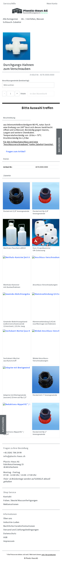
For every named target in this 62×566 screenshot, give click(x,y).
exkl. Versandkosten (49, 554)
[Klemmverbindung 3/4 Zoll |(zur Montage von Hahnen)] (45, 306)
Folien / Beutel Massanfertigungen (20, 500)
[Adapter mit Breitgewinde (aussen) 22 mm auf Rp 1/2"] (16, 379)
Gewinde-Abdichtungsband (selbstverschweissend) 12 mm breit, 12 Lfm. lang (15, 324)
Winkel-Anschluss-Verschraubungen (40, 359)
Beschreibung (9, 118)
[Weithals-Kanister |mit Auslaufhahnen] (16, 269)
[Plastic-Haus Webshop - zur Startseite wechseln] (30, 11)
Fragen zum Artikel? (16, 151)
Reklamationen (10, 504)
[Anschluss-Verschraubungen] (45, 269)
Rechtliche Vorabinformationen (19, 526)
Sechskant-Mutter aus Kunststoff (11, 359)
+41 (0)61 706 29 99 (12, 452)
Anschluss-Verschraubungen (45, 285)
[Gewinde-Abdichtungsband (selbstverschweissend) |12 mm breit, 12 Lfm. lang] (16, 306)
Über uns (7, 518)
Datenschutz (9, 533)
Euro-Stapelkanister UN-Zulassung (41, 249)
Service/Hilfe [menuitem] (9, 3)
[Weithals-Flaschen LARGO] (16, 232)
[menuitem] (52, 4)
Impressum (8, 541)
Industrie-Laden (11, 522)
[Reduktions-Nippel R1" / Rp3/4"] (16, 416)
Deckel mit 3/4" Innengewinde (16, 211)
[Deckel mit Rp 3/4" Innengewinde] (45, 195)
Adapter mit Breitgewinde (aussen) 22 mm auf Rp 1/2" (15, 396)
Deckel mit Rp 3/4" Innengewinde (40, 212)
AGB (5, 537)
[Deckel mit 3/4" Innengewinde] (16, 195)
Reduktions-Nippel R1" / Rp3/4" (13, 433)
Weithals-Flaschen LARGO (14, 248)
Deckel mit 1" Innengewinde (45, 395)
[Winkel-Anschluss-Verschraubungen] (45, 343)
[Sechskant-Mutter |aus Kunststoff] (16, 343)
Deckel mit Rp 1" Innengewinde (40, 433)
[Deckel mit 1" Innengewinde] (45, 379)
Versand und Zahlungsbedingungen (21, 529)
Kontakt (7, 496)
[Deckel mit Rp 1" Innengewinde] (45, 416)
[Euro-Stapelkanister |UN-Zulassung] (45, 232)
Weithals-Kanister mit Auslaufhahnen (11, 286)
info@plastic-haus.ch (14, 456)
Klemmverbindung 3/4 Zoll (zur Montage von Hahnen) (44, 323)
